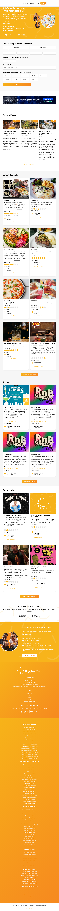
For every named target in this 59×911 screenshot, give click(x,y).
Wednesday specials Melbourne (29, 733)
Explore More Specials (29, 374)
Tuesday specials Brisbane (29, 856)
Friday (16, 79)
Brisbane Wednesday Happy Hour (29, 875)
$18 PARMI (34, 200)
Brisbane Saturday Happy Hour (29, 881)
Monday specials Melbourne (30, 729)
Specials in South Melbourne (29, 779)
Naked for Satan (38, 426)
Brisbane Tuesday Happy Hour (29, 873)
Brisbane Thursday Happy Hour (29, 877)
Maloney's (10, 218)
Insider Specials (43, 47)
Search (43, 3)
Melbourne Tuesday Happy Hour (29, 748)
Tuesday (34, 75)
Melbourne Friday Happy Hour (29, 754)
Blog (29, 697)
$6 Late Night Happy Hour (12, 343)
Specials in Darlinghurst (29, 838)
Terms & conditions (41, 905)
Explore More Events (29, 481)
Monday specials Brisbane (29, 854)
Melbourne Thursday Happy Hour (29, 752)
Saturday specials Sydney (29, 801)
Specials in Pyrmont (29, 834)
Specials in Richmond (29, 766)
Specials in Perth (29, 891)
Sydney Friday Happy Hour (29, 817)
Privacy (31, 905)
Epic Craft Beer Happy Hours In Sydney (28, 132)
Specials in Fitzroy (29, 769)
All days (16, 75)
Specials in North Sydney (29, 840)
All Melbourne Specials (29, 727)
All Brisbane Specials (29, 852)
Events (49, 53)
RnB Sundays (35, 407)
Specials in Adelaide (30, 889)
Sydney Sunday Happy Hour (29, 820)
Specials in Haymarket (29, 846)
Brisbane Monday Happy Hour (29, 871)
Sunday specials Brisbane (29, 865)
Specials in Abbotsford (29, 771)
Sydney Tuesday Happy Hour (29, 811)
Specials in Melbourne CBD (29, 764)
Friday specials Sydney (29, 799)
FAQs (29, 695)
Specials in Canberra (29, 896)
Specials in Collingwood (29, 781)
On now (7, 75)
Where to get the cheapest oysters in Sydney (45, 133)
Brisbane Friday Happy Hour (29, 879)
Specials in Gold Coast (29, 893)
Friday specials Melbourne (29, 737)
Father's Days (8, 407)
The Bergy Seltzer (39, 583)
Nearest (9, 60)
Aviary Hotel (37, 362)
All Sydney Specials (29, 789)
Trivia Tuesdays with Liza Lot (13, 515)
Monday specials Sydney (29, 791)
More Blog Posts (29, 165)
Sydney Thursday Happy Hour (29, 815)
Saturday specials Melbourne (29, 739)
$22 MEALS (35, 249)
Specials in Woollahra (29, 836)
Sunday (34, 79)
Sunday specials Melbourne (29, 740)
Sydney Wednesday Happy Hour (29, 813)
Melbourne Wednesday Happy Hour (29, 750)
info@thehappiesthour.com (29, 684)
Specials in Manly (29, 842)
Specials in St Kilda (29, 768)
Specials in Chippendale (30, 844)
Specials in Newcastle (29, 894)
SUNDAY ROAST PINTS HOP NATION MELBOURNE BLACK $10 (43, 344)
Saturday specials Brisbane (29, 864)
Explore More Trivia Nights (29, 596)
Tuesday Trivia (9, 567)
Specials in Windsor (29, 783)
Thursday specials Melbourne (29, 735)
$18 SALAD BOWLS (10, 249)
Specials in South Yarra (29, 777)
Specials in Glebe (29, 848)
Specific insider (23, 53)
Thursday (7, 79)
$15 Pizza (7, 300)
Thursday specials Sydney (29, 797)
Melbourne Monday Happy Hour (30, 746)
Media (29, 699)
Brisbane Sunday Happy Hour (29, 883)
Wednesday (42, 75)
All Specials (16, 47)
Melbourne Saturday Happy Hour (29, 756)
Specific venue (9, 53)
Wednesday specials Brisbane (29, 858)
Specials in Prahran (29, 775)
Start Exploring (30, 655)
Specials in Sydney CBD (29, 828)
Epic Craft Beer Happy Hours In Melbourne (10, 132)
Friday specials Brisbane (29, 862)
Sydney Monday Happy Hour (29, 809)
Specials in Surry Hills (29, 826)
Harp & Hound (11, 584)
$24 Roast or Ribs (9, 200)
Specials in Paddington (29, 832)
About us (29, 693)
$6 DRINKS (34, 300)
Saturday (25, 79)
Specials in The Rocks (29, 830)
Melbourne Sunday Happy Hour (29, 758)
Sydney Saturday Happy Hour (29, 818)
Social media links (29, 701)
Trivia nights (36, 53)
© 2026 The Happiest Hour (20, 905)
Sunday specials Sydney (29, 803)
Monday (25, 75)
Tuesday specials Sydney (29, 793)
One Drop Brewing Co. (13, 426)
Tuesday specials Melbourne (29, 731)
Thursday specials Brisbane (29, 860)
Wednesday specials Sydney (29, 795)
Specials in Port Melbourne (29, 785)
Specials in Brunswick (29, 773)
